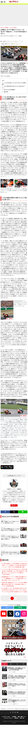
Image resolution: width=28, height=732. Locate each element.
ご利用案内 (14, 716)
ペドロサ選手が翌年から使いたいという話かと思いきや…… (13, 86)
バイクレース (10, 709)
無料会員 (20, 607)
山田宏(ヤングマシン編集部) (16, 36)
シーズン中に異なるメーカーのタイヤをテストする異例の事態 (14, 83)
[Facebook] (5, 511)
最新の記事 (5, 91)
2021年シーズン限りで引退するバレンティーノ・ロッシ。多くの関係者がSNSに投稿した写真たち (10, 538)
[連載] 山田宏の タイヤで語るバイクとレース (10, 43)
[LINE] (22, 511)
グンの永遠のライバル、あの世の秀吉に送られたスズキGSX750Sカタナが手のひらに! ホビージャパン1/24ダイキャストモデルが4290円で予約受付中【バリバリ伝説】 (14, 589)
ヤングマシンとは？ (6, 716)
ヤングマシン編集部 (12, 671)
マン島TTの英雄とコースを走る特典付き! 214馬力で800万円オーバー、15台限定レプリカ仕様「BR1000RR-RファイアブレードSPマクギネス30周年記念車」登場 (14, 565)
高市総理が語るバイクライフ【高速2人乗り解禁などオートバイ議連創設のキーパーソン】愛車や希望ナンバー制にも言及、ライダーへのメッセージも (14, 578)
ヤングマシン (15, 41)
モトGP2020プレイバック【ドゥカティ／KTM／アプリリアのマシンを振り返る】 (10, 545)
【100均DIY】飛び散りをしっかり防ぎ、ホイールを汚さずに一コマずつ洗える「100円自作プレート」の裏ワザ (17, 684)
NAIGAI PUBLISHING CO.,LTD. (14, 721)
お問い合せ (22, 718)
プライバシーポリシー (8, 718)
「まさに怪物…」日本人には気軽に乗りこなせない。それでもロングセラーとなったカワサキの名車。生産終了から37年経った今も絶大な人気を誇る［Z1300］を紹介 (17, 676)
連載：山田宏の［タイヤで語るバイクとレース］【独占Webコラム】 (10, 522)
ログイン (7, 607)
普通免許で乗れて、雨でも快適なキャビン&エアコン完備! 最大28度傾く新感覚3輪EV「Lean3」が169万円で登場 (17, 668)
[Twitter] (14, 511)
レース (21, 41)
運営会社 (16, 718)
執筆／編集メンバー (22, 716)
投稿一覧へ (13, 505)
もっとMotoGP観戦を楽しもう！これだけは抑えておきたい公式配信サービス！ (10, 529)
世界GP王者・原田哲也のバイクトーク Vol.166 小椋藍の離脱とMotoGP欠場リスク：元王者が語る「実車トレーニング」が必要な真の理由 (14, 584)
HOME (4, 709)
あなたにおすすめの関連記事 (8, 89)
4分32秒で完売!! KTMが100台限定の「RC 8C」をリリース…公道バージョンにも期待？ (10, 554)
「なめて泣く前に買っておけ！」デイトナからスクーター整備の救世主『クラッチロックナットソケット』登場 (17, 701)
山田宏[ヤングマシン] (7, 41)
